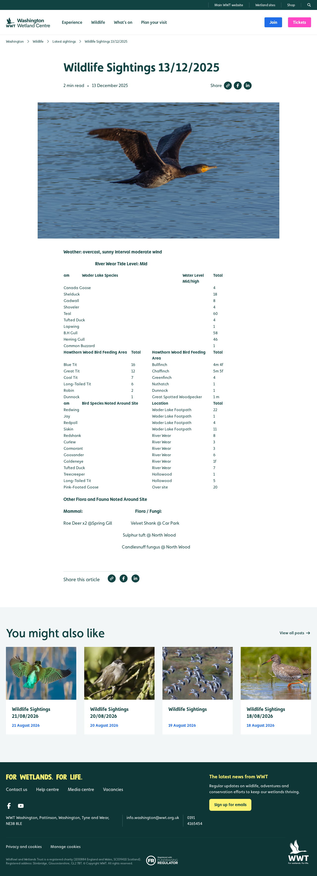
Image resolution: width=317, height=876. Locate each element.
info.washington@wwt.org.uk (153, 817)
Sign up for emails (230, 804)
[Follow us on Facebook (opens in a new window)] (9, 806)
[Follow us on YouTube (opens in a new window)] (21, 806)
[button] (228, 86)
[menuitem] (273, 22)
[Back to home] (298, 852)
